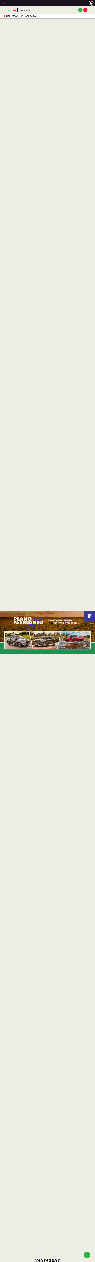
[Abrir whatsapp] (80, 10)
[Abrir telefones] (85, 10)
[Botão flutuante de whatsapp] (87, 1255)
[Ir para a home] (25, 10)
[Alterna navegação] (9, 9)
